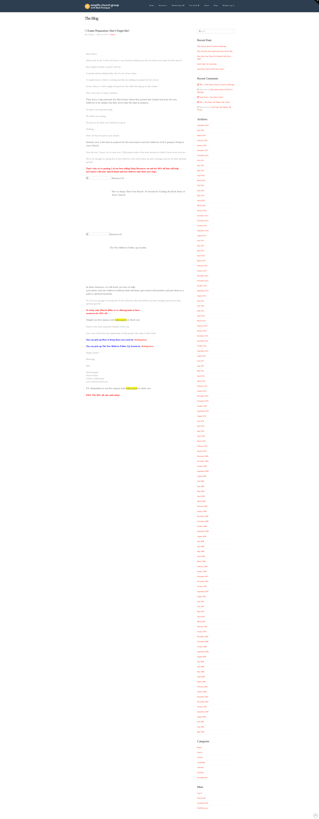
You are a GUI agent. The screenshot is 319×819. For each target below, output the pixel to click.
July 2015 (200, 160)
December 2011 (202, 336)
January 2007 (201, 632)
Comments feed (202, 803)
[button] (316, 2)
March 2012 (201, 321)
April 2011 (201, 376)
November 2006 (202, 642)
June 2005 (200, 727)
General (112, 35)
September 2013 (203, 231)
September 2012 (203, 291)
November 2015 (202, 155)
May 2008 (200, 551)
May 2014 (200, 196)
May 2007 (200, 611)
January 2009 (201, 511)
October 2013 (202, 226)
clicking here (140, 339)
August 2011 (201, 356)
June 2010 (200, 426)
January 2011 (201, 391)
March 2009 (201, 501)
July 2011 (200, 361)
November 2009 (202, 461)
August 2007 (201, 597)
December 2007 (202, 576)
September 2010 (203, 411)
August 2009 (201, 476)
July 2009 (200, 481)
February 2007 (202, 627)
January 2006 (201, 692)
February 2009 (202, 506)
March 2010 (201, 441)
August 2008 (201, 536)
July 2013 (200, 241)
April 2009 (201, 496)
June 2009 (200, 486)
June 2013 (200, 246)
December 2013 (202, 216)
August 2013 (201, 236)
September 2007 (203, 592)
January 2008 (201, 571)
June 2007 (200, 606)
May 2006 (200, 672)
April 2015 (201, 175)
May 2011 (200, 371)
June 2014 (200, 191)
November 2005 (202, 702)
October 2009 (202, 466)
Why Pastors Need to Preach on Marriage (211, 46)
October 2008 (202, 526)
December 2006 (202, 637)
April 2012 (201, 316)
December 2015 (202, 150)
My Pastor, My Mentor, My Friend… (218, 102)
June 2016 (200, 130)
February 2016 (202, 140)
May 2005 (200, 732)
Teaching (200, 772)
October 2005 (202, 707)
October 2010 (202, 406)
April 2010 (201, 436)
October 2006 (202, 647)
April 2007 (201, 617)
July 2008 (200, 541)
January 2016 (201, 145)
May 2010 (200, 431)
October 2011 (202, 346)
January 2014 (201, 211)
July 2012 (200, 301)
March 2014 (201, 206)
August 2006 (201, 657)
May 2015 (200, 170)
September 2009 (203, 471)
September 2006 (203, 652)
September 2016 (203, 125)
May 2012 (200, 311)
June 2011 (200, 366)
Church (199, 752)
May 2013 (200, 251)
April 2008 (201, 556)
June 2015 (200, 165)
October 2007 (202, 586)
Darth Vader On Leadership (206, 64)
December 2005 (202, 697)
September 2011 (202, 351)
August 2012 (201, 296)
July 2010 (200, 421)
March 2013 (201, 261)
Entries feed (201, 798)
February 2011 (202, 386)
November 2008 (202, 521)
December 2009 (202, 456)
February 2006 (202, 687)
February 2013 (202, 266)
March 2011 (201, 381)
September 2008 (203, 531)
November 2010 (202, 401)
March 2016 (201, 135)
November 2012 (202, 281)
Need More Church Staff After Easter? (210, 69)
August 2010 (201, 416)
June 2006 (200, 667)
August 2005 (201, 717)
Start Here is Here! (216, 97)
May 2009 (200, 491)
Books (199, 747)
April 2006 (201, 677)
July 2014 (200, 185)
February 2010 (202, 446)
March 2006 (201, 682)
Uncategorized (202, 777)
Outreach (200, 767)
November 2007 (202, 581)
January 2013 (201, 271)
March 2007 (201, 622)
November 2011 (202, 341)
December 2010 (202, 396)
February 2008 (202, 566)
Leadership (201, 762)
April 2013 (201, 256)
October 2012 (202, 286)
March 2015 (201, 180)
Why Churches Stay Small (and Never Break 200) (214, 51)
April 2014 (201, 201)
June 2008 (200, 546)
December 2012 (202, 276)
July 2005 (200, 722)
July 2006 (200, 662)
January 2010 (201, 451)
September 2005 (203, 712)
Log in (199, 793)
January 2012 (201, 331)
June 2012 (200, 306)
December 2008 (202, 516)
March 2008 (201, 561)
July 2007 (200, 601)
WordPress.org (202, 808)
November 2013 (202, 221)
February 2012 (202, 326)
